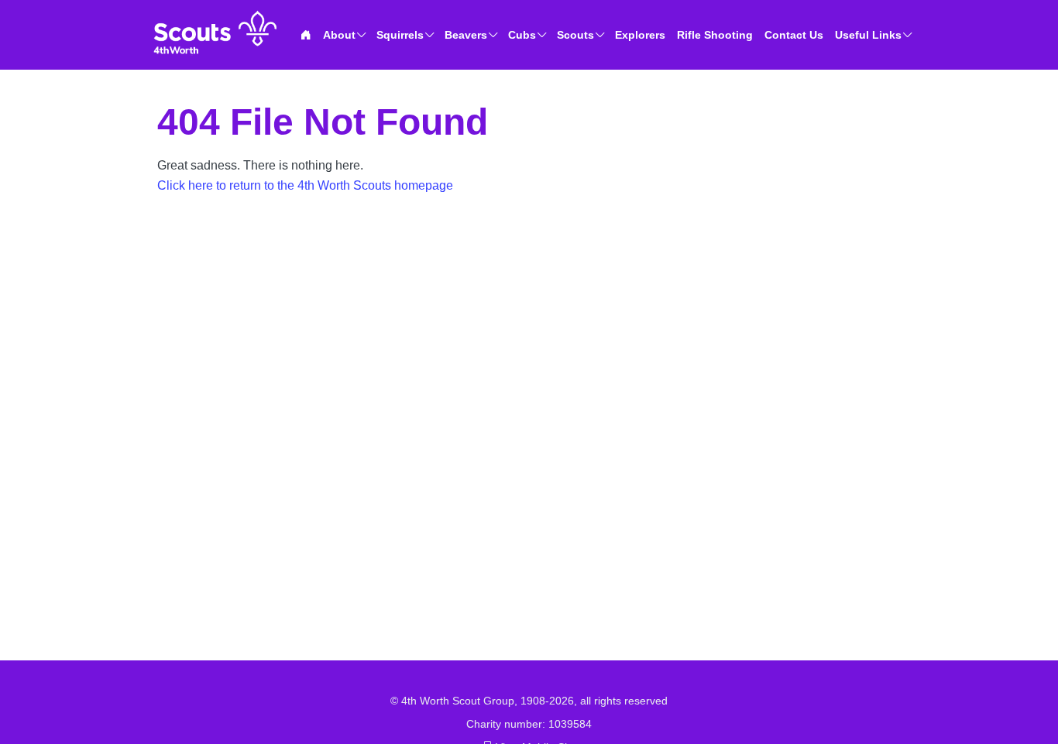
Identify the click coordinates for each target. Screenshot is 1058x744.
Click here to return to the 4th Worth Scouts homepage (305, 185)
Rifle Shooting (715, 35)
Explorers (640, 35)
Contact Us (793, 35)
